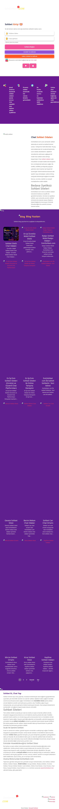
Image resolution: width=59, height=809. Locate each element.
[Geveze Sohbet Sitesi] (11, 460)
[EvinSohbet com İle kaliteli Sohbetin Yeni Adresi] (48, 318)
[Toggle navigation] (53, 6)
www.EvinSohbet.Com (47, 768)
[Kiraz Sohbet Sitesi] (29, 597)
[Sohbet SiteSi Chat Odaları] (11, 233)
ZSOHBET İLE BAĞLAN (29, 52)
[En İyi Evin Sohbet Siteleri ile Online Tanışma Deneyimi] (29, 318)
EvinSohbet (14, 8)
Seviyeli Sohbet (33, 808)
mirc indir (34, 60)
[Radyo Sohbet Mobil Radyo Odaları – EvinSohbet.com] (48, 230)
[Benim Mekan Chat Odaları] (29, 460)
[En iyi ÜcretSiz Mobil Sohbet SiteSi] (29, 229)
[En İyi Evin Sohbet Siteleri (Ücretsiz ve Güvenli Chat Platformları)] (11, 318)
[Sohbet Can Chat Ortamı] (48, 460)
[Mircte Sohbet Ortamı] (11, 597)
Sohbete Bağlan (29, 47)
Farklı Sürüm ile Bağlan (29, 56)
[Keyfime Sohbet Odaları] (48, 597)
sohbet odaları (46, 159)
